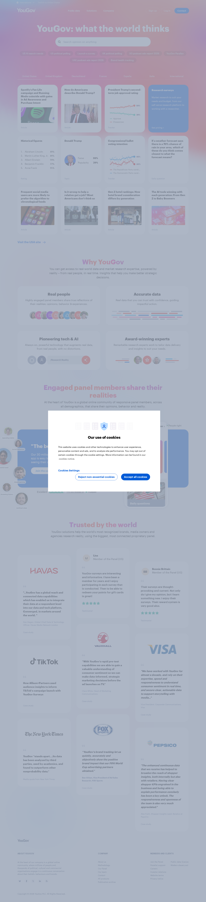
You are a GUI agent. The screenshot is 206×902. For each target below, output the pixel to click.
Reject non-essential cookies (96, 477)
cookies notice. (67, 458)
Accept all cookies (135, 477)
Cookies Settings (69, 470)
